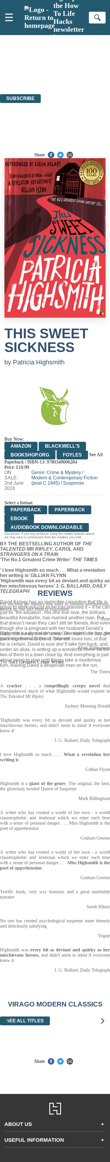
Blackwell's (62, 446)
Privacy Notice (14, 75)
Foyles (72, 454)
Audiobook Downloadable (47, 527)
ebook (19, 518)
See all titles (25, 1020)
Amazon (21, 446)
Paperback (70, 509)
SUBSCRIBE (20, 98)
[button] (7, 1021)
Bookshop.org (30, 454)
